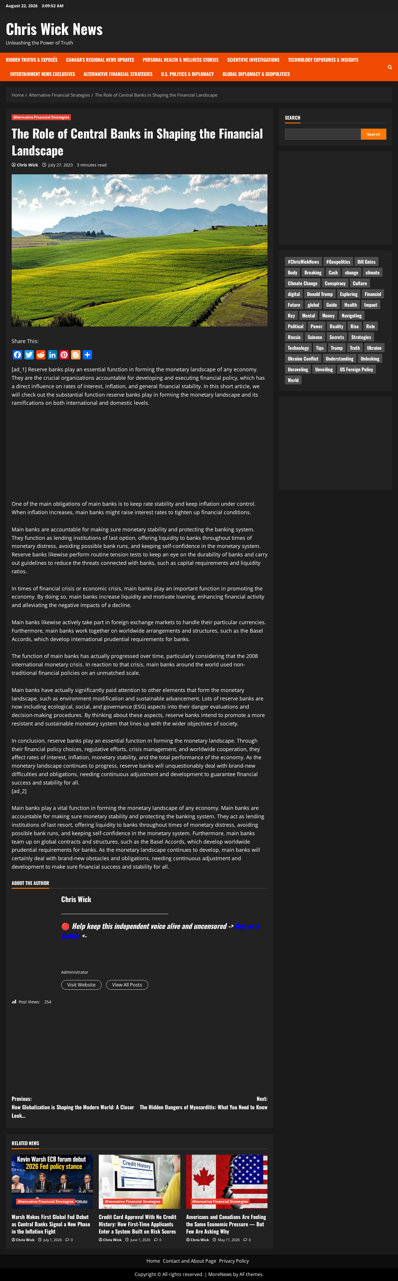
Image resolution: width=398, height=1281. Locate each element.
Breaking (312, 272)
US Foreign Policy (356, 369)
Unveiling (324, 369)
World (293, 379)
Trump (337, 347)
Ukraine (374, 347)
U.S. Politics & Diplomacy (187, 73)
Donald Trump (320, 293)
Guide (331, 304)
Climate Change (303, 282)
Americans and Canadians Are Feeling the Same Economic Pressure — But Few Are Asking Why (226, 1224)
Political (295, 325)
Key (291, 315)
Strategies (361, 336)
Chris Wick (27, 165)
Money (328, 315)
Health (350, 304)
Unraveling (298, 369)
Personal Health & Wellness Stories (181, 59)
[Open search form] (390, 66)
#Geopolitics (338, 261)
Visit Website (81, 985)
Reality (336, 325)
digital (294, 293)
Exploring (349, 293)
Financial (373, 293)
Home (153, 1261)
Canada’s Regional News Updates (100, 59)
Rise (355, 325)
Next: (203, 1103)
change (351, 272)
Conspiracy (335, 282)
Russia (294, 336)
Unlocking (370, 358)
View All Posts (127, 985)
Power (317, 325)
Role (370, 325)
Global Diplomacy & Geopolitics (256, 73)
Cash (333, 272)
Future (294, 304)
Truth (355, 347)
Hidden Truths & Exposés (31, 59)
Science (315, 336)
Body (292, 272)
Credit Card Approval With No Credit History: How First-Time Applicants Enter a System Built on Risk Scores (137, 1224)
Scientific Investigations (253, 59)
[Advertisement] (139, 456)
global (313, 304)
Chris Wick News (54, 28)
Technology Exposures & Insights (323, 59)
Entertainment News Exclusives (42, 73)
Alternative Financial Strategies (118, 73)
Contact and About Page (189, 1261)
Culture (360, 282)
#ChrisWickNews (303, 261)
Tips (320, 347)
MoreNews (220, 1274)
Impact (370, 304)
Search (292, 117)
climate (373, 272)
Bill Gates (367, 261)
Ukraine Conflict (303, 358)
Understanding (339, 358)
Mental (308, 315)
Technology (298, 347)
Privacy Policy (234, 1261)
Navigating (352, 315)
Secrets (337, 336)
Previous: (73, 1107)
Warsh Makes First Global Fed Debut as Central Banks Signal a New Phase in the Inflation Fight (51, 1224)
